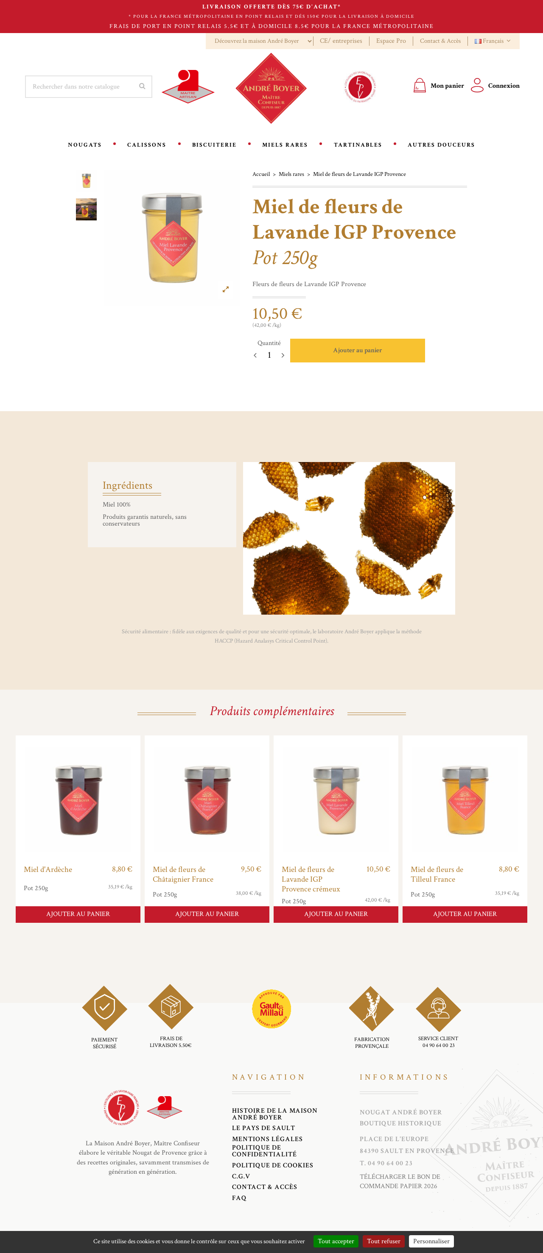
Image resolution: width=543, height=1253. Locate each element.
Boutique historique (401, 1123)
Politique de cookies (272, 1165)
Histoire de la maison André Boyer (275, 1114)
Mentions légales (267, 1139)
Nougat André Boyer (401, 1112)
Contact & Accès (440, 41)
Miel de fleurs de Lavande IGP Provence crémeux (311, 879)
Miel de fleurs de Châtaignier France (183, 874)
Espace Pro (391, 40)
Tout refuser (383, 1241)
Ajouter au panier (357, 350)
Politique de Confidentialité (264, 1151)
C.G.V (241, 1176)
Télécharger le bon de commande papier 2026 (400, 1181)
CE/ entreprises (341, 40)
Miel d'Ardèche (48, 869)
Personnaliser (431, 1241)
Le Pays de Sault (263, 1128)
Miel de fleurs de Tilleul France (437, 874)
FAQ (239, 1198)
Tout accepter (336, 1241)
